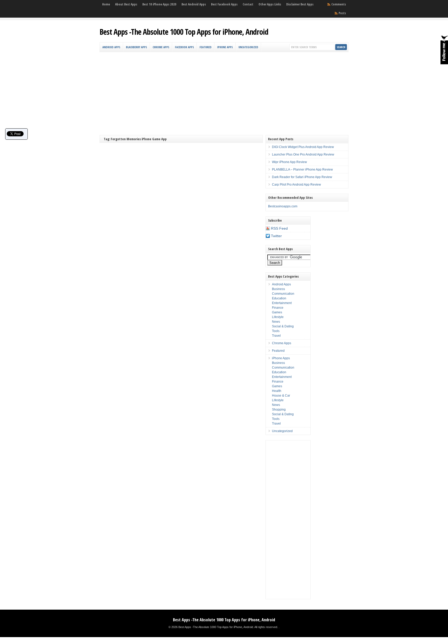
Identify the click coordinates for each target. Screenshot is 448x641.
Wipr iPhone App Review (289, 162)
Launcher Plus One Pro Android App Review (303, 154)
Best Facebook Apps (224, 4)
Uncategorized (248, 47)
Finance (277, 307)
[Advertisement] (224, 91)
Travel (276, 335)
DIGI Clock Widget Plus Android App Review (303, 147)
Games (277, 312)
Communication (283, 293)
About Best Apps (126, 4)
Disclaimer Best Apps (299, 4)
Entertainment (282, 303)
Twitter (276, 236)
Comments (338, 4)
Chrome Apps (161, 47)
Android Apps (111, 47)
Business (278, 289)
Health (276, 391)
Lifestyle (278, 317)
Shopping (279, 409)
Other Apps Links (269, 4)
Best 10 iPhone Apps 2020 (159, 4)
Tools (275, 331)
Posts (342, 13)
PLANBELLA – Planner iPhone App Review (302, 169)
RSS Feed (279, 228)
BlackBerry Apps (136, 47)
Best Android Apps (193, 4)
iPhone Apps (225, 47)
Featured (206, 47)
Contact (248, 4)
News (276, 321)
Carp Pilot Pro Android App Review (296, 184)
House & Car (281, 395)
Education (279, 298)
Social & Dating (283, 326)
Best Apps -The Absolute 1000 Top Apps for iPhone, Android (184, 31)
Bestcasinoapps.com (282, 206)
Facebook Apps (184, 47)
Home (106, 4)
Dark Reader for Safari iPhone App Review (302, 177)
